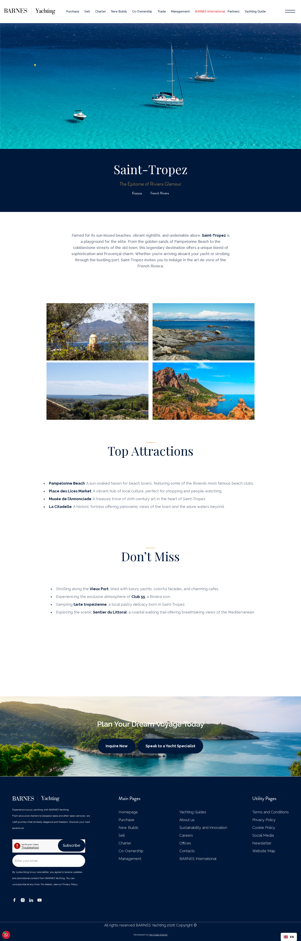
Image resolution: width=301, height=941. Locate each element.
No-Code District (158, 934)
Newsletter (262, 843)
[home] (25, 11)
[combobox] (289, 937)
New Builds (119, 11)
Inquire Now (117, 746)
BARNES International (210, 11)
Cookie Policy (263, 828)
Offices (185, 843)
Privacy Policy (264, 820)
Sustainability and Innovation (203, 828)
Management (180, 11)
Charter (100, 11)
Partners (234, 11)
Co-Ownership (142, 11)
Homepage (128, 812)
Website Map (263, 851)
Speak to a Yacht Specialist (170, 746)
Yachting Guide (255, 11)
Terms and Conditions (270, 812)
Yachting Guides (192, 812)
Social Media (263, 835)
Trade (161, 11)
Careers (186, 835)
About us (187, 820)
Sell (87, 11)
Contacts (187, 851)
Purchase (72, 11)
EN (292, 937)
